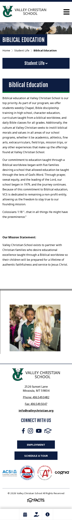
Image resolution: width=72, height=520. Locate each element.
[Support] (36, 514)
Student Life (34, 63)
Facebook (23, 431)
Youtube (38, 431)
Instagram (30, 431)
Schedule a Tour (36, 455)
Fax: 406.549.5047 (36, 404)
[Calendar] (25, 514)
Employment (36, 444)
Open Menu (66, 12)
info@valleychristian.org (36, 410)
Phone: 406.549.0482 (36, 397)
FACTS (48, 431)
